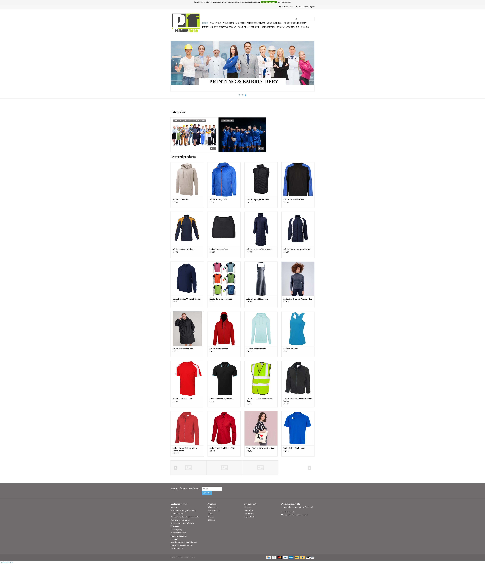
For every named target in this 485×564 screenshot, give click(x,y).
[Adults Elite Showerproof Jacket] (298, 229)
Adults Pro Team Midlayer (183, 249)
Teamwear (215, 23)
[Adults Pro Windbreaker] (298, 179)
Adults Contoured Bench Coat (259, 249)
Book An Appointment (180, 520)
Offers (210, 514)
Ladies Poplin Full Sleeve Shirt (222, 448)
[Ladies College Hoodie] (261, 328)
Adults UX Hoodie (180, 199)
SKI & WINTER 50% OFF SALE (223, 27)
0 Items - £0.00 (287, 7)
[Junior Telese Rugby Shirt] (298, 428)
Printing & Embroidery (295, 23)
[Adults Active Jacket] (224, 179)
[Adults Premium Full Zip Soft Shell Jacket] (298, 378)
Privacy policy (176, 529)
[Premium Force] (186, 23)
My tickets (248, 514)
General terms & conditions (182, 523)
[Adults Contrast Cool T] (187, 378)
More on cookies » (284, 2)
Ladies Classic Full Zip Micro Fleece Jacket (185, 449)
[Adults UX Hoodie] (187, 179)
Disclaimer (175, 526)
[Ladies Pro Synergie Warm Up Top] (298, 279)
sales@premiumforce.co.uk (296, 515)
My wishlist (249, 517)
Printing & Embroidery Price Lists (185, 517)
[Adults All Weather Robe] (187, 328)
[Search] (295, 19)
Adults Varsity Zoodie (219, 349)
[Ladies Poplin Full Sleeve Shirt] (224, 428)
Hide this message (268, 2)
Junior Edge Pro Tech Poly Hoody (187, 299)
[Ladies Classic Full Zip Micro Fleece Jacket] (187, 428)
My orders (248, 510)
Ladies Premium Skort (219, 249)
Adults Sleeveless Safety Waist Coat (259, 399)
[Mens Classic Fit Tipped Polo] (224, 378)
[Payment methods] (268, 557)
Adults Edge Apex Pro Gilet (258, 199)
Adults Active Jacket (218, 199)
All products (213, 507)
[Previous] (175, 67)
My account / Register (306, 7)
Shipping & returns (179, 536)
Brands (305, 27)
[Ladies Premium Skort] (224, 229)
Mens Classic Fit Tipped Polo (222, 398)
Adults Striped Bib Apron (257, 299)
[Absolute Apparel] (260, 468)
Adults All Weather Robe (183, 349)
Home (205, 23)
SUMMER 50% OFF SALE (248, 27)
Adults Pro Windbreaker (293, 199)
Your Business (274, 23)
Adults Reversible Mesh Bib (221, 299)
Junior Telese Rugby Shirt (294, 448)
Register (248, 507)
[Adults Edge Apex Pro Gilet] (261, 179)
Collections (268, 27)
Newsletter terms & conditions (184, 542)
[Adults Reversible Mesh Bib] (224, 279)
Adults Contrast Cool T (182, 398)
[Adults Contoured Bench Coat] (261, 229)
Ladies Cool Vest (290, 349)
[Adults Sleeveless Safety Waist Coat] (261, 378)
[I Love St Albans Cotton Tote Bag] (261, 428)
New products (214, 510)
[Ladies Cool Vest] (298, 328)
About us (174, 507)
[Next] (309, 67)
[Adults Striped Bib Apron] (261, 279)
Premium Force (6, 562)
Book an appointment (288, 27)
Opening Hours (177, 514)
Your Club (228, 23)
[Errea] (224, 468)
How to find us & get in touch (183, 510)
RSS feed (211, 520)
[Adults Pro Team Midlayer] (187, 229)
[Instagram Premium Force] (312, 489)
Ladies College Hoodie (256, 349)
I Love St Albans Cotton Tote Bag (260, 448)
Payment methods (178, 533)
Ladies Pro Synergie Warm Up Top (297, 299)
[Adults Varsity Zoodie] (224, 328)
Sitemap (174, 539)
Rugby (205, 27)
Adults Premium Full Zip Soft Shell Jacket (297, 399)
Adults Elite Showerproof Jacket (297, 249)
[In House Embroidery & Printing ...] (242, 63)
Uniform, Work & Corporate (250, 23)
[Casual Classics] (188, 468)
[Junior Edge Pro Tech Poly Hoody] (187, 279)
